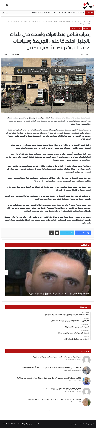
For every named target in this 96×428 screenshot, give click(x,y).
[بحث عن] (7, 6)
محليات (70, 21)
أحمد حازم (76, 402)
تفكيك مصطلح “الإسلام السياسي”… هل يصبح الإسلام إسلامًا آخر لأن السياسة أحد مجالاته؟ (49, 378)
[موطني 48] (88, 5)
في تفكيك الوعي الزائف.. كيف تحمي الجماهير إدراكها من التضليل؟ (59, 293)
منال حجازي (75, 359)
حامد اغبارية (75, 370)
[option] (48, 272)
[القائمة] (3, 6)
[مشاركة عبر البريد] (57, 233)
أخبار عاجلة (86, 28)
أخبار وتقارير (78, 21)
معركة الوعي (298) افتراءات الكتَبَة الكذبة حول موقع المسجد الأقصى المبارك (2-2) (51, 367)
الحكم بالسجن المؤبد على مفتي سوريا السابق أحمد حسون (66, 12)
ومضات (73, 28)
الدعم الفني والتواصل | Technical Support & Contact (20, 424)
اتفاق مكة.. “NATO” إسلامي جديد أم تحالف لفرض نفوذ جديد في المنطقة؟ (54, 399)
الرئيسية (86, 21)
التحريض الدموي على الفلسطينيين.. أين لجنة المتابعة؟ (62, 389)
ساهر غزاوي (75, 380)
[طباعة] (51, 233)
